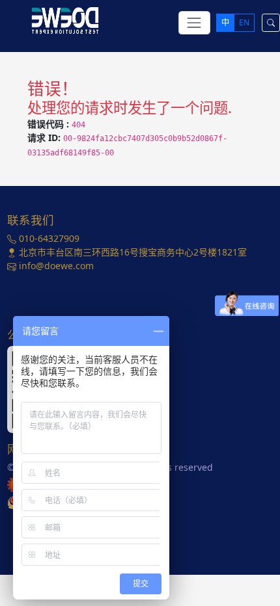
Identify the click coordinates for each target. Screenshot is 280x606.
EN (244, 22)
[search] (271, 22)
